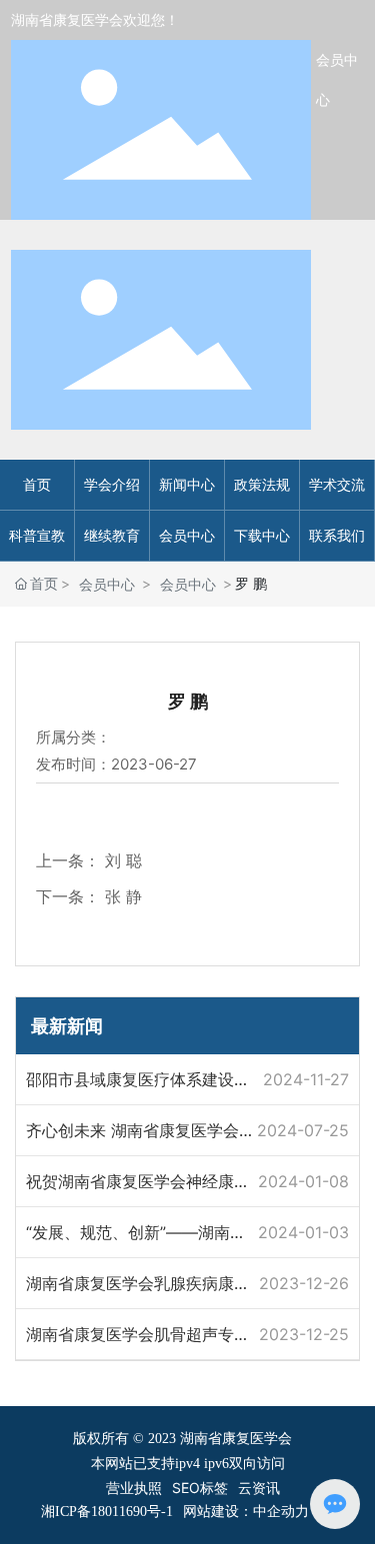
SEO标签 (200, 1487)
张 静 (123, 896)
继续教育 (112, 535)
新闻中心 (187, 484)
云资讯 (259, 1487)
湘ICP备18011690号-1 (107, 1511)
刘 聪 (123, 860)
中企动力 (281, 1510)
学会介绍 (112, 484)
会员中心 (187, 535)
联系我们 (337, 535)
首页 (37, 484)
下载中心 (262, 535)
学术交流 (337, 484)
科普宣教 (37, 535)
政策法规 (262, 484)
